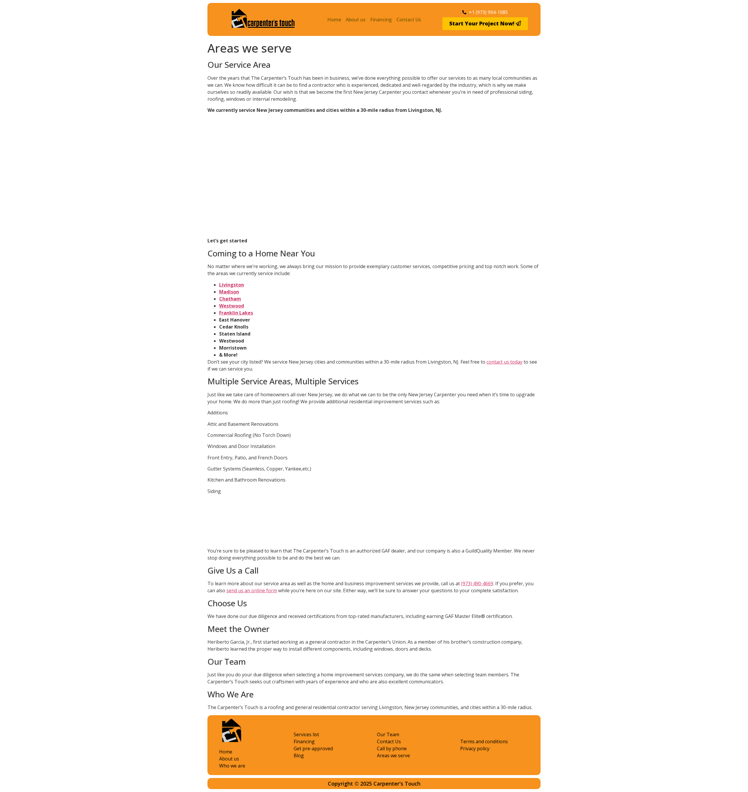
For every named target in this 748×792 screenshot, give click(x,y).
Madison (229, 292)
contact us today (504, 362)
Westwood (231, 306)
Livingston (231, 285)
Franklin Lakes (236, 313)
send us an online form (251, 590)
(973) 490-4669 (477, 583)
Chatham (230, 299)
